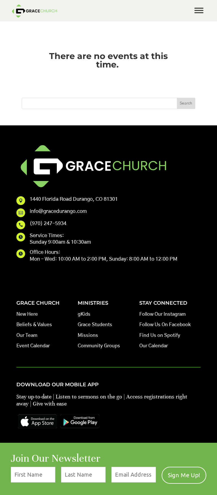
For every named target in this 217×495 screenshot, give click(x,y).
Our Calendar (153, 345)
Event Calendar (33, 345)
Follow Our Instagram (162, 314)
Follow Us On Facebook (165, 324)
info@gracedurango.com (58, 211)
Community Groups (99, 345)
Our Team (26, 335)
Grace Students (95, 324)
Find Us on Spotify (159, 335)
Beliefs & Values (34, 324)
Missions (88, 335)
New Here (27, 314)
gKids (84, 314)
